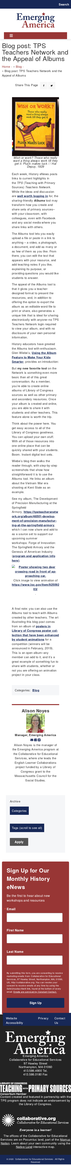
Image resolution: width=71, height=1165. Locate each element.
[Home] (35, 12)
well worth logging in (32, 196)
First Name (15, 930)
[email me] (31, 740)
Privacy (43, 1018)
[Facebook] (44, 83)
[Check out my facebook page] (35, 740)
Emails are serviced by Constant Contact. (35, 991)
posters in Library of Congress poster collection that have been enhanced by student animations (35, 633)
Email (11, 909)
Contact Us (59, 1020)
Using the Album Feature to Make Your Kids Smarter (34, 357)
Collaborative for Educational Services (33, 1159)
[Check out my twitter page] (39, 740)
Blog (19, 66)
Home (6, 66)
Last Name (15, 951)
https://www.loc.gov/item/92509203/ (35, 586)
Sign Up (36, 1003)
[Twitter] (51, 83)
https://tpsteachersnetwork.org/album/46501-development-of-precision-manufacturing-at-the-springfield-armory (35, 518)
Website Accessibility (14, 1020)
